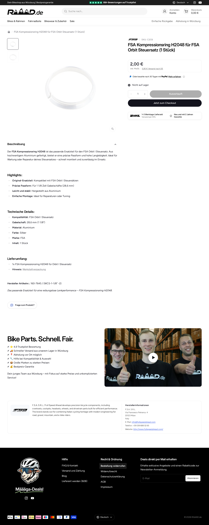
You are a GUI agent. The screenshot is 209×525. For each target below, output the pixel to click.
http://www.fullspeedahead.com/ (148, 429)
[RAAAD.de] (25, 11)
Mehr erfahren (174, 77)
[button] (62, 144)
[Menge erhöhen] (145, 94)
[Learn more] (184, 77)
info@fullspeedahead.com (143, 422)
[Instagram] (194, 2)
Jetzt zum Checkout (164, 103)
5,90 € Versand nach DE (152, 69)
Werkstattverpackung (34, 269)
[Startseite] (8, 31)
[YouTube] (200, 2)
